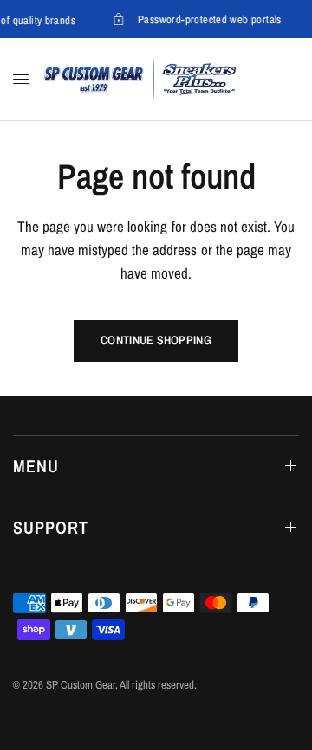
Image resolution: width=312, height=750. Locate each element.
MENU (36, 466)
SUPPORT (50, 527)
